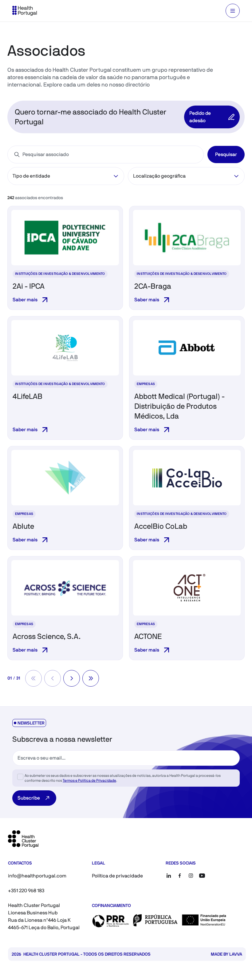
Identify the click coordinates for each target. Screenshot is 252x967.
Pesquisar (226, 154)
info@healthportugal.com (37, 876)
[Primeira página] (33, 678)
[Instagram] (191, 875)
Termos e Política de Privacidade (89, 780)
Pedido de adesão (200, 116)
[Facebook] (180, 875)
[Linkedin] (169, 875)
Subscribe (29, 798)
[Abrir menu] (233, 11)
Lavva (235, 954)
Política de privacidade (117, 876)
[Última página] (90, 678)
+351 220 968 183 (26, 890)
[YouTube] (202, 875)
